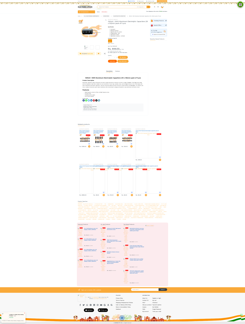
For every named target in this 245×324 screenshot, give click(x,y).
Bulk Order (112, 61)
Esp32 (165, 211)
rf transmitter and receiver (91, 216)
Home (98, 11)
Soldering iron (119, 204)
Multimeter (163, 205)
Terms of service (120, 300)
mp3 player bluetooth (139, 213)
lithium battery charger (100, 205)
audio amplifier (93, 217)
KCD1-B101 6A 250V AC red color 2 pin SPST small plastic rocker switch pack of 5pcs (137, 229)
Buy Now (124, 57)
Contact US (145, 300)
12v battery (103, 213)
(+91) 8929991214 (95, 297)
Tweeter (160, 211)
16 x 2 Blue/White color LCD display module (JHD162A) (90, 239)
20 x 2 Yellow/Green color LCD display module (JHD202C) (91, 261)
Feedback (118, 309)
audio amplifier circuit (84, 207)
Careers (144, 307)
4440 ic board (111, 217)
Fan (118, 210)
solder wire (81, 219)
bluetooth (81, 213)
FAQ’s (143, 309)
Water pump (144, 211)
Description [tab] (109, 71)
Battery (114, 205)
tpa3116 (80, 216)
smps (107, 216)
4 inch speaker (102, 217)
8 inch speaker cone (93, 214)
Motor (140, 208)
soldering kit (102, 214)
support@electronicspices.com (100, 298)
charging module (132, 208)
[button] (142, 7)
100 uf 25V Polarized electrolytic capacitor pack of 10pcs (112, 132)
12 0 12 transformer (119, 214)
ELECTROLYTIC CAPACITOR (119, 16)
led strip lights (104, 207)
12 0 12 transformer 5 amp (152, 205)
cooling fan (129, 214)
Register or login (156, 298)
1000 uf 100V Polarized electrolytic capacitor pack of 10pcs (98, 132)
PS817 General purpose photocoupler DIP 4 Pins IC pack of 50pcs (114, 241)
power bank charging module (152, 204)
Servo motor (119, 217)
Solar (79, 211)
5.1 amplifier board (104, 210)
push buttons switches (139, 214)
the (105, 204)
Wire (161, 207)
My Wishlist (155, 307)
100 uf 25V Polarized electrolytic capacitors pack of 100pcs (127, 132)
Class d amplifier (138, 204)
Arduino (94, 219)
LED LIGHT (113, 210)
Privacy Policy (119, 298)
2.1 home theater (88, 205)
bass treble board (156, 208)
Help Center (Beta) (163, 1)
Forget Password (156, 309)
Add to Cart (123, 61)
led (109, 205)
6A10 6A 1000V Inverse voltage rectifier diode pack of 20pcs (136, 259)
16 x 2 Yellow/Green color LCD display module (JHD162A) (91, 229)
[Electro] (85, 6)
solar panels (122, 207)
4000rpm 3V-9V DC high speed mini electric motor (114, 229)
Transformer (152, 211)
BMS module (147, 208)
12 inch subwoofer (139, 205)
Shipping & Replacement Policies (124, 302)
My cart (154, 300)
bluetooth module (88, 204)
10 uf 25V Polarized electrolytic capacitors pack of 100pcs (147, 166)
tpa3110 (113, 219)
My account (145, 311)
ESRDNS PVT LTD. (119, 322)
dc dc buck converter (158, 210)
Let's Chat (90, 53)
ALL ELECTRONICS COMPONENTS (91, 16)
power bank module (102, 208)
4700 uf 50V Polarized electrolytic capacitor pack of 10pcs (147, 131)
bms (140, 207)
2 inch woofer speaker (126, 210)
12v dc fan (95, 210)
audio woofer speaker (115, 211)
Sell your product (147, 304)
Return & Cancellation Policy (123, 307)
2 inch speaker (144, 216)
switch (89, 210)
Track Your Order (151, 1)
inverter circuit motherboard (115, 213)
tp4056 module (158, 217)
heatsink (152, 216)
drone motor (128, 216)
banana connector (83, 217)
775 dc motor (113, 207)
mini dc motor (137, 210)
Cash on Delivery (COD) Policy (123, 304)
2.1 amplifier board (128, 205)
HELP (143, 302)
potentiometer (82, 210)
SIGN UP (163, 289)
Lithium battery (98, 204)
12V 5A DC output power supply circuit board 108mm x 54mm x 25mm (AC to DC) (137, 272)
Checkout (154, 302)
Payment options (156, 304)
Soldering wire (82, 214)
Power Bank (136, 216)
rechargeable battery (90, 208)
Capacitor (102, 216)
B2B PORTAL (132, 1)
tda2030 (108, 219)
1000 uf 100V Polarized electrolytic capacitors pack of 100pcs (84, 132)
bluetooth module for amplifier (155, 213)
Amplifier (120, 205)
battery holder (128, 213)
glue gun (88, 219)
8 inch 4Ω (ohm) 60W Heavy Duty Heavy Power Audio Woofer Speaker (137, 246)
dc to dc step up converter (90, 211)
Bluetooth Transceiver (137, 217)
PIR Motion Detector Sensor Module (113, 252)
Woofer (129, 207)
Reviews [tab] (117, 71)
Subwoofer (110, 204)
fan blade (126, 217)
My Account (141, 1)
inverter (110, 214)
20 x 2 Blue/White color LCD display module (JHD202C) (90, 250)
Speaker (80, 204)
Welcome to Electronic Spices (84, 1)
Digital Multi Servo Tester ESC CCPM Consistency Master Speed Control (114, 262)
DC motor (135, 207)
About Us (144, 298)
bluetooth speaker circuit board (131, 211)
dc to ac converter (118, 216)
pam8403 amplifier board (92, 213)
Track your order (156, 311)
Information (104, 11)
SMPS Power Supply (103, 211)
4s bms (124, 219)
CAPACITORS (106, 16)
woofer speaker (147, 210)
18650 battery (94, 207)
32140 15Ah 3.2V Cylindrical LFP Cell (117, 208)
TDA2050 (119, 219)
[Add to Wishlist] (98, 53)
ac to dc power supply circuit (150, 207)
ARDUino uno (101, 219)
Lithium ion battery (160, 214)
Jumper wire (159, 216)
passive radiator (149, 217)
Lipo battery (150, 214)
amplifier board (128, 204)
